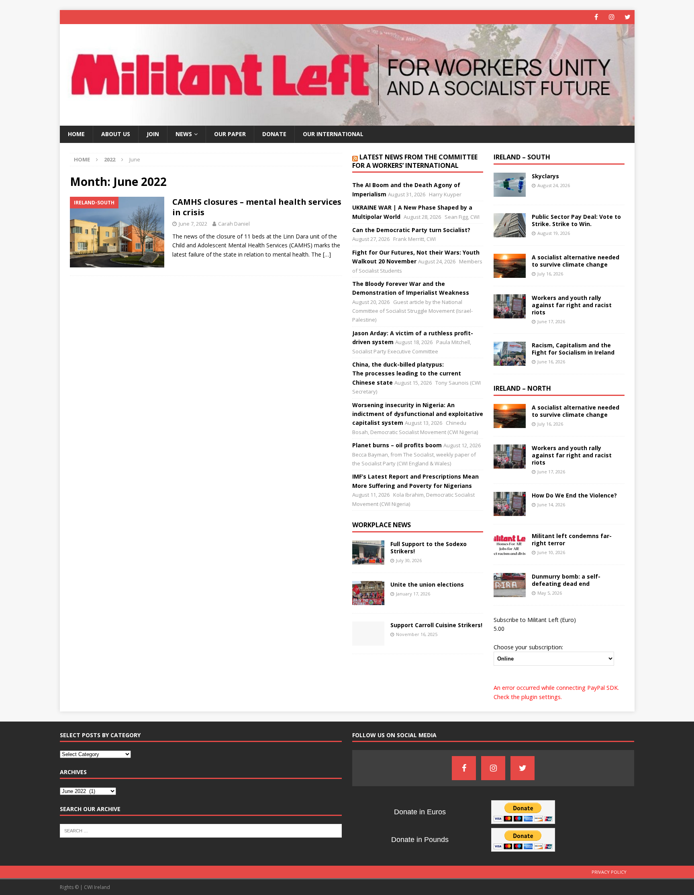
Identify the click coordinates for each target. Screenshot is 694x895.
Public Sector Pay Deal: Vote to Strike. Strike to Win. (576, 220)
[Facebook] (596, 17)
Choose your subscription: (528, 647)
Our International (333, 134)
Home (76, 134)
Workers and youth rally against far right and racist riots (572, 305)
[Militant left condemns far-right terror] (510, 544)
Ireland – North (522, 388)
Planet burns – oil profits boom (397, 445)
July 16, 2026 (550, 274)
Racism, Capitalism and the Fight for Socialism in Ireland (573, 348)
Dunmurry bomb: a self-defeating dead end (566, 580)
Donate (274, 134)
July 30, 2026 (409, 560)
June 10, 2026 (551, 552)
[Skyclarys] (510, 185)
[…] (327, 254)
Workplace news (381, 524)
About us (115, 134)
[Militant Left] (347, 121)
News (184, 134)
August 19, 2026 (553, 233)
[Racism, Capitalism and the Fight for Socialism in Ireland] (510, 354)
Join (153, 134)
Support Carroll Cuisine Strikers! (436, 625)
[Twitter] (628, 17)
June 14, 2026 (551, 505)
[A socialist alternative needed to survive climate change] (510, 266)
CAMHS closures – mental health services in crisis (256, 207)
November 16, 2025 (416, 634)
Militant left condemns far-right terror (572, 539)
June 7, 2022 (193, 223)
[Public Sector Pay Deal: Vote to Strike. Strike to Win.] (510, 225)
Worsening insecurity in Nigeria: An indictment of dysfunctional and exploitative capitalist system (417, 414)
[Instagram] (612, 17)
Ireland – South (522, 157)
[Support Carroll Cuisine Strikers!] (368, 634)
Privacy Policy (609, 872)
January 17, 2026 (413, 594)
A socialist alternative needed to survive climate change (575, 260)
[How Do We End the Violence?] (510, 504)
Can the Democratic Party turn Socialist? (411, 230)
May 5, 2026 (549, 593)
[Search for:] (201, 830)
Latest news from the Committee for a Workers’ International (415, 161)
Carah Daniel (234, 223)
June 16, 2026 (551, 362)
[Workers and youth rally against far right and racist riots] (510, 306)
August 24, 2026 (553, 185)
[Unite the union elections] (368, 593)
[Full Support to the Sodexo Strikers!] (368, 552)
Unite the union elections (427, 584)
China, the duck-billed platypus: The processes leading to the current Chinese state (406, 373)
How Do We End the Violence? (574, 495)
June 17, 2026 (551, 321)
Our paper (230, 134)
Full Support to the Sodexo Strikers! (428, 547)
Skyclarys (545, 176)
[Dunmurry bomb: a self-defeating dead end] (510, 585)
